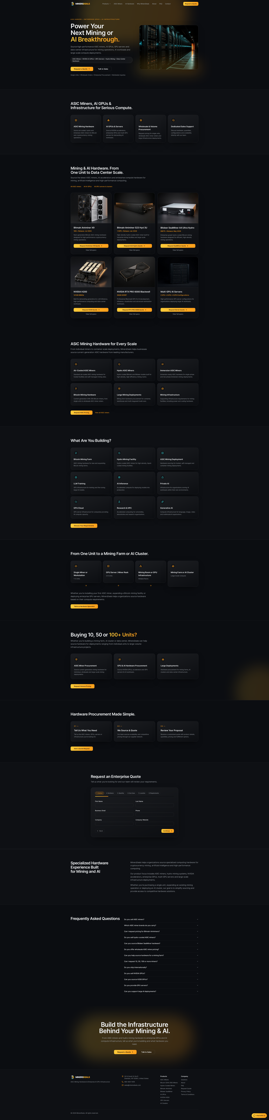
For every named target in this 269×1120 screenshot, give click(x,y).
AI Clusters (164, 1103)
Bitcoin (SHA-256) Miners (169, 1082)
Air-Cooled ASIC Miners (84, 370)
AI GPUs (163, 1094)
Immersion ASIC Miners (171, 370)
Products (105, 4)
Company (98, 820)
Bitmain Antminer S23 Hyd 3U (132, 227)
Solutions (184, 1080)
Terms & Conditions (187, 1094)
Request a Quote (191, 4)
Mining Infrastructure (170, 395)
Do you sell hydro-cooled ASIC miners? (140, 937)
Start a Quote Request (82, 748)
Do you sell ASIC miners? (134, 919)
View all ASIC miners (102, 412)
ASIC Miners (118, 4)
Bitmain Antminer (166, 1088)
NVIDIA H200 (80, 291)
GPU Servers (164, 1100)
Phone (138, 810)
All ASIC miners (76, 186)
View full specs (91, 250)
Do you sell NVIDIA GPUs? (134, 973)
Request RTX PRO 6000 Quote (133, 310)
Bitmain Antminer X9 (84, 227)
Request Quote (186, 1088)
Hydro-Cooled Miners (167, 1085)
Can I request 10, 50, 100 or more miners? (141, 961)
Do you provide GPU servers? (136, 985)
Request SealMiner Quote (177, 246)
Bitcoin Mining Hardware (85, 395)
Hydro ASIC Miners (125, 370)
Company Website (142, 820)
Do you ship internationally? (135, 967)
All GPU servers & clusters (103, 186)
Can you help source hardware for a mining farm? (144, 955)
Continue (166, 831)
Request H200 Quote (89, 310)
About (154, 4)
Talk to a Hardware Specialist (84, 606)
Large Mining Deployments (129, 395)
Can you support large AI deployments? (140, 991)
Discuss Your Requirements (84, 526)
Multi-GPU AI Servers (171, 291)
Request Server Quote (177, 310)
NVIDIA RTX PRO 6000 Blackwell (133, 291)
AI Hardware (129, 4)
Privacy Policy (186, 1091)
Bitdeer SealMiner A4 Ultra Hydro (177, 228)
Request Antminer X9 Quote (90, 246)
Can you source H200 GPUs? (136, 979)
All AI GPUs (88, 186)
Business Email (100, 810)
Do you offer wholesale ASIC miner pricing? (141, 949)
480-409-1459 (129, 1082)
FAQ (160, 4)
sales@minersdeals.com (132, 1085)
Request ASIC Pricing (81, 412)
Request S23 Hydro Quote (133, 246)
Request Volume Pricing (82, 686)
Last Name (139, 801)
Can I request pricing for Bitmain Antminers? (142, 931)
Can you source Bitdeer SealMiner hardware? (142, 943)
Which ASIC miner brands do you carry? (140, 925)
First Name (99, 801)
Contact (168, 4)
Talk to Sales (103, 69)
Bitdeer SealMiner (166, 1091)
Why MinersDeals (143, 4)
